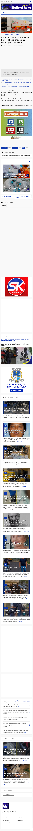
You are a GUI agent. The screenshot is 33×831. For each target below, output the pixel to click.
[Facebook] (4, 1)
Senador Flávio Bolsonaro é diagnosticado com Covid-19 (16, 86)
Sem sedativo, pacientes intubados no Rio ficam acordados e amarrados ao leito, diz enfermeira (16, 188)
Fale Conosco (6, 820)
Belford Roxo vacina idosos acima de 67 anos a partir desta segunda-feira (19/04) (16, 175)
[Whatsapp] (9, 1)
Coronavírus (17, 34)
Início (2, 34)
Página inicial (25, 196)
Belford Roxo (7, 34)
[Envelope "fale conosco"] (11, 1)
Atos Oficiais (19, 817)
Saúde (12, 34)
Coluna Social (19, 820)
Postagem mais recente (10, 196)
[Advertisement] (16, 57)
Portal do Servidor (7, 823)
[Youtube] (6, 1)
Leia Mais (22, 419)
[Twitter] (2, 1)
